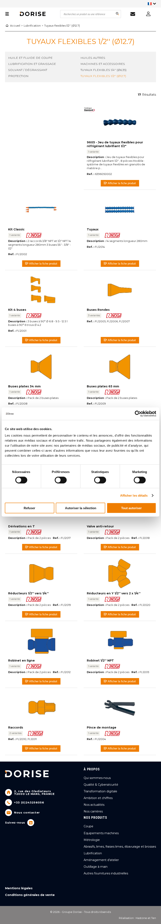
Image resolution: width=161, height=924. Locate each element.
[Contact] (132, 14)
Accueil (15, 25)
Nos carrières (93, 811)
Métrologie (92, 840)
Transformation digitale (100, 791)
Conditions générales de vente (30, 895)
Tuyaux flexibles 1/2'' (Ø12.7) (62, 25)
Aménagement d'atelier (101, 860)
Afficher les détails (134, 495)
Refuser (29, 508)
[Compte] (148, 14)
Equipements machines (101, 833)
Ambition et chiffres (98, 798)
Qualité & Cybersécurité (101, 784)
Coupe (88, 826)
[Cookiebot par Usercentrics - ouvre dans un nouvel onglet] (137, 413)
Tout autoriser (131, 508)
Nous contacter (27, 812)
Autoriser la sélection (80, 508)
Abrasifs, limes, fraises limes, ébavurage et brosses (120, 846)
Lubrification (32, 25)
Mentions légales (18, 888)
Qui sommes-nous (97, 778)
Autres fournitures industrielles (106, 873)
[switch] (59, 479)
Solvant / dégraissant (27, 70)
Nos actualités (94, 805)
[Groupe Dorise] (32, 14)
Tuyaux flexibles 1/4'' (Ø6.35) (103, 70)
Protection (18, 76)
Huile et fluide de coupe (30, 58)
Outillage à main (96, 867)
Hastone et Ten (146, 918)
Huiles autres (92, 58)
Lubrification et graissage (32, 64)
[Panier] (7, 13)
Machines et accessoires (102, 64)
